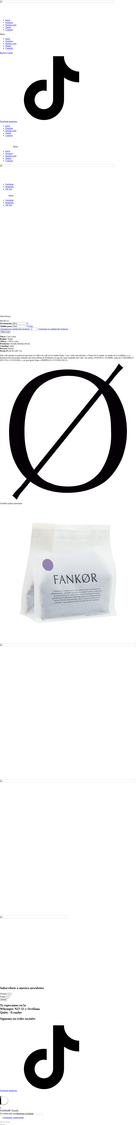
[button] (68, 34)
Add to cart (5, 332)
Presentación (6, 323)
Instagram (9, 187)
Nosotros (9, 22)
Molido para (6, 326)
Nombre (3, 994)
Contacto (9, 30)
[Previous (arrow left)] (1, 1124)
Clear (30, 326)
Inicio (7, 20)
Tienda (8, 27)
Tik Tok (8, 189)
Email (2, 996)
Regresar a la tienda (25, 1113)
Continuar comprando (13, 1117)
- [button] (15, 329)
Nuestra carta (10, 25)
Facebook (9, 184)
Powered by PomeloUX (30, 1093)
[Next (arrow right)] (4, 1124)
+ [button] (53, 329)
